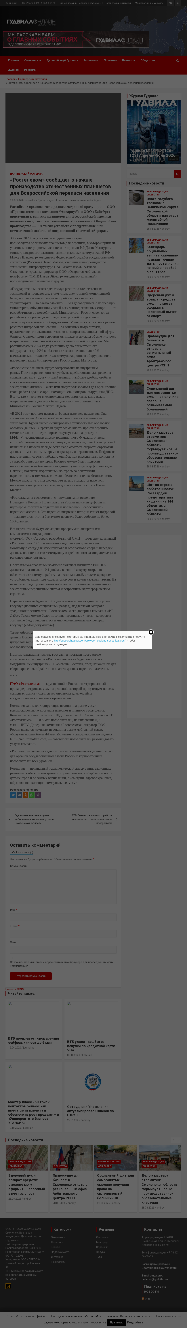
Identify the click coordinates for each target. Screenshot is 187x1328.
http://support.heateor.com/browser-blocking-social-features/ (89, 640)
